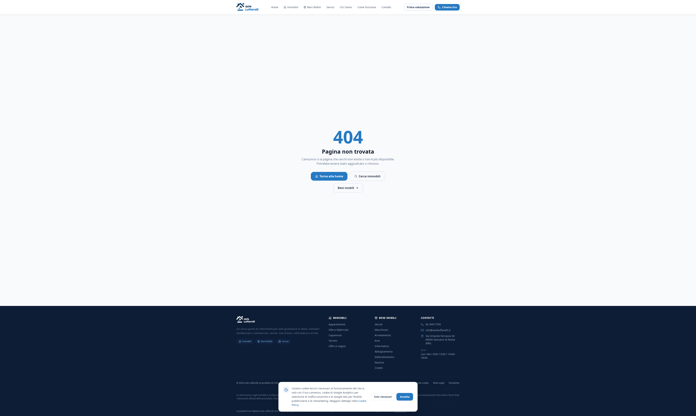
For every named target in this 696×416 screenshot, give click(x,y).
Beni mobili (346, 188)
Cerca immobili (369, 176)
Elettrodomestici (384, 357)
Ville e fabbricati (338, 329)
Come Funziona (366, 7)
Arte (377, 340)
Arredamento (383, 335)
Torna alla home (331, 176)
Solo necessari (383, 396)
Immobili (292, 7)
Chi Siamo (346, 7)
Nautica (379, 362)
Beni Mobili (314, 7)
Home (274, 7)
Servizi (330, 7)
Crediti (379, 368)
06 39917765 (433, 324)
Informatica (382, 346)
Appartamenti (337, 324)
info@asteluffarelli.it (438, 330)
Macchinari (381, 329)
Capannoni (335, 335)
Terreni (333, 340)
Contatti (386, 7)
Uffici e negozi (337, 346)
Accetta (404, 396)
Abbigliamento (384, 351)
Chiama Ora (449, 7)
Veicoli (378, 324)
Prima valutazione (418, 7)
